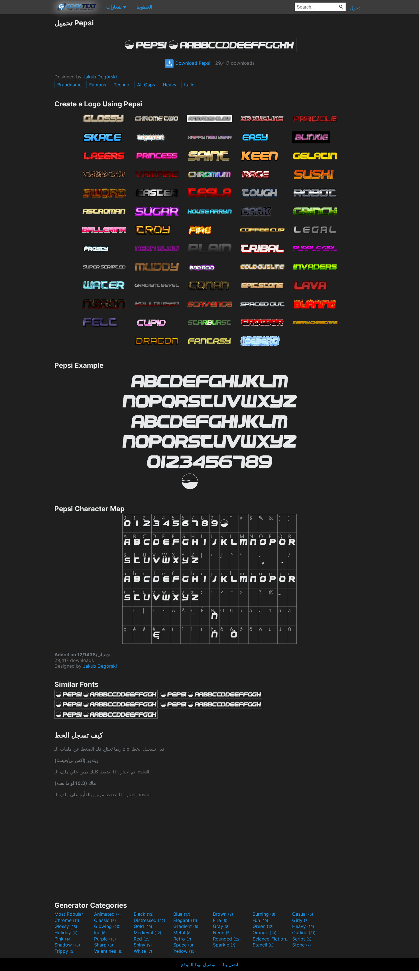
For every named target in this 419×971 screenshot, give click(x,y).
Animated (107, 914)
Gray (221, 926)
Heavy (169, 85)
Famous (97, 85)
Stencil (263, 945)
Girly (300, 920)
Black (144, 914)
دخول (355, 8)
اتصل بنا (230, 964)
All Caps (146, 85)
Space (183, 945)
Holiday (66, 932)
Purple (105, 939)
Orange (264, 932)
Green (263, 926)
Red (142, 939)
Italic (189, 85)
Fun (260, 920)
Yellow (184, 951)
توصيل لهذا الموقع (198, 964)
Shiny (143, 945)
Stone (301, 945)
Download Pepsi (192, 63)
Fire (220, 920)
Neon (222, 932)
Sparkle (224, 945)
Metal (182, 932)
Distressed (149, 920)
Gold (143, 926)
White (143, 951)
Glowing (107, 926)
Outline (304, 932)
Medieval (147, 932)
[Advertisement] (27, 104)
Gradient (185, 926)
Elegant (185, 920)
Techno (121, 85)
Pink (63, 939)
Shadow (67, 945)
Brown (223, 914)
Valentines (108, 951)
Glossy (65, 926)
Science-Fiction (272, 939)
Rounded (227, 939)
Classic (105, 920)
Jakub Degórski (100, 77)
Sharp (103, 945)
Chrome (66, 920)
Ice (100, 932)
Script (302, 939)
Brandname (69, 85)
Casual (302, 914)
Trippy (64, 951)
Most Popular (68, 914)
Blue (181, 914)
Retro (182, 939)
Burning (264, 914)
